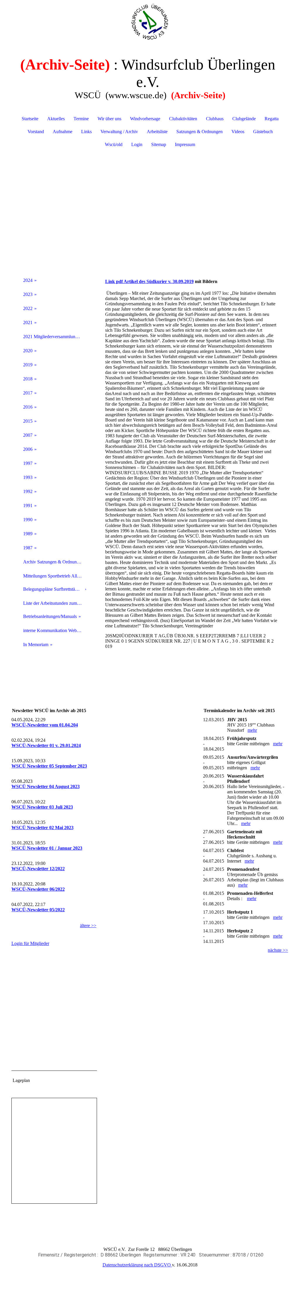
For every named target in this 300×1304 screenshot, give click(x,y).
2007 (28, 435)
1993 (28, 477)
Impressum (185, 144)
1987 (28, 547)
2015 (28, 421)
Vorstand (36, 131)
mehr (252, 730)
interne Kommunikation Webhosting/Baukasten (54, 630)
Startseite (30, 118)
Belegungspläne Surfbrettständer (53, 589)
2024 (28, 280)
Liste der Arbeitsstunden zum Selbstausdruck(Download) (54, 603)
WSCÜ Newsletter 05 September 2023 (49, 765)
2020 (28, 350)
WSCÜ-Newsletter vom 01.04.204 (44, 724)
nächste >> (278, 950)
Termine (81, 118)
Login (136, 144)
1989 (28, 533)
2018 (28, 378)
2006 (28, 449)
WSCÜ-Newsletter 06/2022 (38, 889)
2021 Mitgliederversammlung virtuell (54, 336)
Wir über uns (109, 118)
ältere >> (88, 925)
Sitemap (158, 144)
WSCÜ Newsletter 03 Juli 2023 (42, 807)
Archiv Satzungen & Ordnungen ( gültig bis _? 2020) (54, 561)
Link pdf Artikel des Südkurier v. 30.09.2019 (149, 281)
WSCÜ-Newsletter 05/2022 (38, 909)
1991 (28, 505)
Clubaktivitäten (183, 118)
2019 (28, 364)
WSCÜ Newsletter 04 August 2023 (45, 786)
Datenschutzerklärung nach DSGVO (137, 1264)
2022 (28, 308)
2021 (28, 322)
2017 (28, 392)
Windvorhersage (145, 118)
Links (86, 131)
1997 (28, 463)
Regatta (272, 118)
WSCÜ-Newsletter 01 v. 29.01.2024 (46, 745)
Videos (237, 131)
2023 (28, 294)
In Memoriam (35, 644)
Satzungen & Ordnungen (199, 131)
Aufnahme (62, 131)
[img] (150, 22)
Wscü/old (113, 144)
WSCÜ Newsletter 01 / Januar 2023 (46, 848)
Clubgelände (244, 118)
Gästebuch (263, 131)
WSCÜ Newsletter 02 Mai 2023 (42, 827)
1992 (28, 491)
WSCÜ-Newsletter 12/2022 (38, 868)
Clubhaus (215, 118)
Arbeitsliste (157, 131)
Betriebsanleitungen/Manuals (50, 616)
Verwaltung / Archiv (119, 131)
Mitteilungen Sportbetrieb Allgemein (54, 575)
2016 (28, 406)
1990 (28, 519)
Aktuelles (56, 118)
